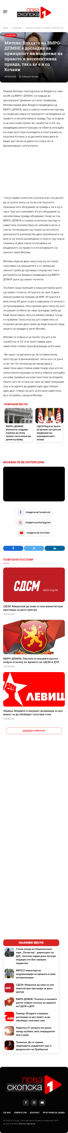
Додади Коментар (34, 730)
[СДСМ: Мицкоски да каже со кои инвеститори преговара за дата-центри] (34, 585)
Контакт (35, 1112)
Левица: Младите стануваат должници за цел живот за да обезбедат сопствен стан (33, 712)
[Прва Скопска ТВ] (34, 12)
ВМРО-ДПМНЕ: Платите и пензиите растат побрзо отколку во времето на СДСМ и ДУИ (31, 660)
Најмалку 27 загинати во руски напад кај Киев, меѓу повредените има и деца (35, 1031)
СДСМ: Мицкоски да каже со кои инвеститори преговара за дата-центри (33, 608)
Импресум (20, 1112)
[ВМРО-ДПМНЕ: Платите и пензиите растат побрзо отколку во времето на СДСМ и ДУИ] (34, 637)
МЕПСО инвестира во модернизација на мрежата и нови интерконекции (36, 974)
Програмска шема (54, 1112)
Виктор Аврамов (27, 1123)
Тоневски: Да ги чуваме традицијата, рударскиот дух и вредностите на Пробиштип (33, 1046)
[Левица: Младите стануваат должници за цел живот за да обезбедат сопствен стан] (34, 689)
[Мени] (5, 11)
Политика (11, 35)
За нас (7, 1112)
